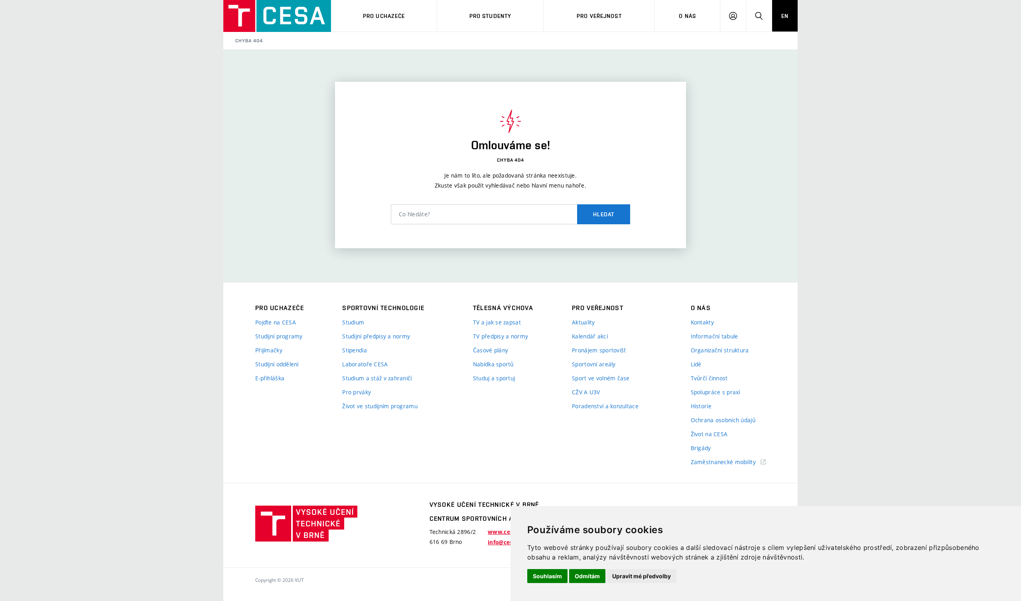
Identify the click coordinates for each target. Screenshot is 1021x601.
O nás (687, 16)
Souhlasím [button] (547, 576)
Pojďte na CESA (275, 322)
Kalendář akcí (590, 336)
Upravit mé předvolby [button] (641, 576)
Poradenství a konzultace (605, 406)
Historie (701, 406)
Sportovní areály (593, 364)
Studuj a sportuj (494, 378)
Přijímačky (268, 350)
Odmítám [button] (587, 576)
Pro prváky (356, 392)
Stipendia (354, 350)
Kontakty (702, 322)
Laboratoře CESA (365, 364)
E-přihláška (269, 378)
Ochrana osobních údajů (723, 420)
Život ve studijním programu (380, 406)
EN (784, 16)
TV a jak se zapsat (497, 322)
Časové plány (490, 350)
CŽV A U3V (586, 392)
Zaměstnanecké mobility (723, 462)
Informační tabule (714, 336)
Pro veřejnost (599, 16)
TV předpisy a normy (500, 336)
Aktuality (583, 322)
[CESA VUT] (277, 16)
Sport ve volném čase (601, 378)
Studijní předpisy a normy (376, 336)
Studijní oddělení (277, 364)
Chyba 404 (249, 40)
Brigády (701, 448)
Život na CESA (709, 434)
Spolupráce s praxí (715, 392)
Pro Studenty (490, 16)
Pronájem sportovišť (599, 350)
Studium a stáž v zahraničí (377, 378)
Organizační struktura (720, 350)
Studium (353, 322)
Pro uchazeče (384, 16)
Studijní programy (279, 336)
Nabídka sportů (493, 364)
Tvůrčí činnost (709, 378)
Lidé (696, 364)
